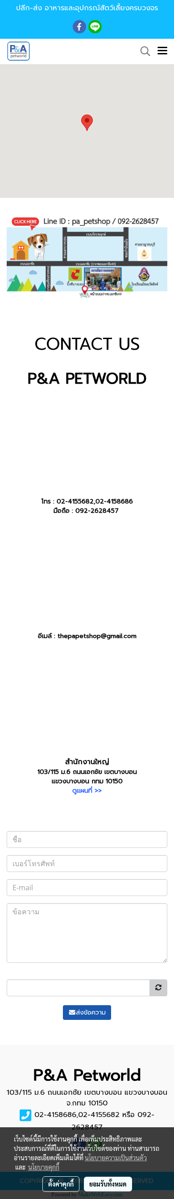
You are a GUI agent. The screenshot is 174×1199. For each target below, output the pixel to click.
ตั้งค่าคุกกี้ (61, 1184)
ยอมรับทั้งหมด (108, 1184)
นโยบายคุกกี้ (43, 1167)
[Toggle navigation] (162, 51)
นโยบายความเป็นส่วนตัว (116, 1158)
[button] (142, 51)
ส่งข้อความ (91, 1012)
